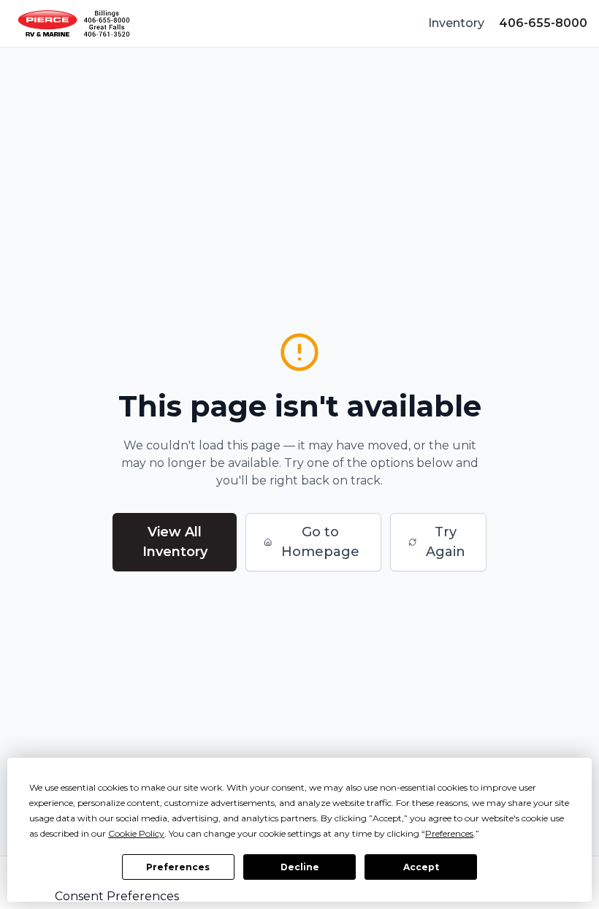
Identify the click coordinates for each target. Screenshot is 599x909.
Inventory (456, 23)
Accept (421, 867)
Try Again (445, 542)
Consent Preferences (117, 896)
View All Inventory (174, 542)
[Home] (74, 23)
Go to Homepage (320, 542)
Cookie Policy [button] (136, 833)
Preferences (178, 867)
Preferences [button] (449, 833)
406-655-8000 (543, 23)
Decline (300, 867)
